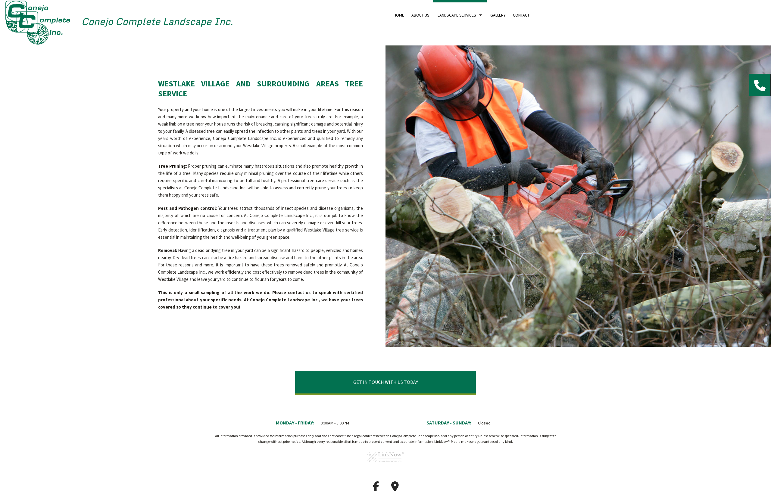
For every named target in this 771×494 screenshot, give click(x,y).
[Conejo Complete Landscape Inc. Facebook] (376, 488)
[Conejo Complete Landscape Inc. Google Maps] (395, 488)
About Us (420, 15)
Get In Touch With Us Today (385, 382)
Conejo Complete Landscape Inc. (157, 21)
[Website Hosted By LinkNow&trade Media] (385, 464)
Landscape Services (457, 15)
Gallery (498, 15)
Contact (521, 15)
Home (399, 15)
